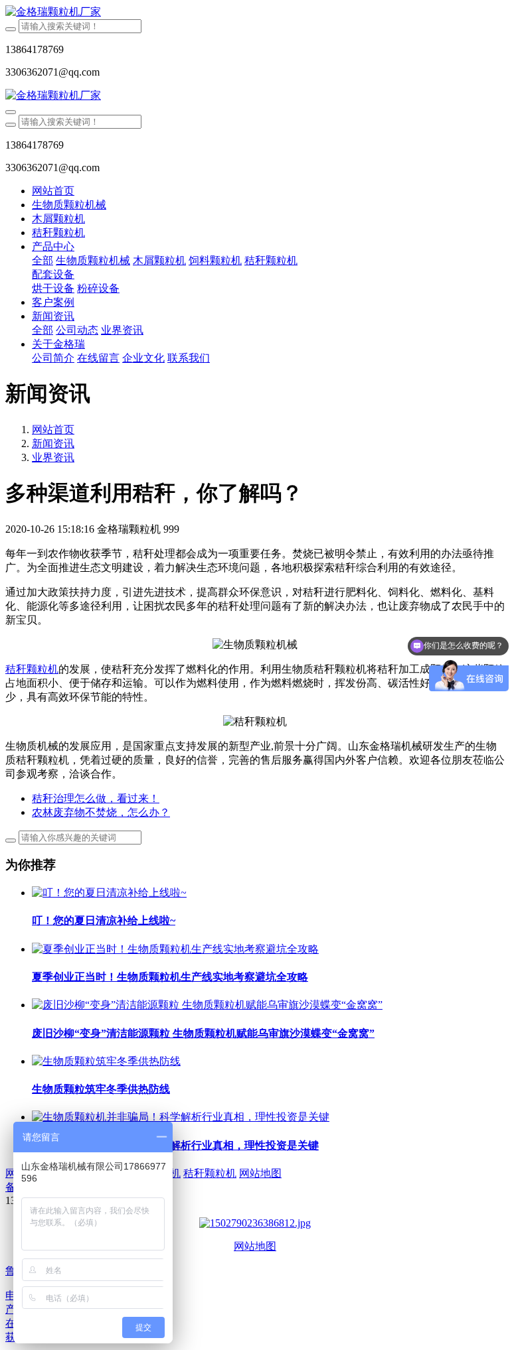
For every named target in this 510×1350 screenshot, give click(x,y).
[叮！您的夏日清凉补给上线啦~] (109, 892)
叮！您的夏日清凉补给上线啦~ (103, 920)
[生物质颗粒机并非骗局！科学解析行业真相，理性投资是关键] (180, 1116)
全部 (42, 260)
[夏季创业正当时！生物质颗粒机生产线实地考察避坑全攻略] (175, 949)
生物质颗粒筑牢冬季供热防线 (101, 1089)
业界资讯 (53, 457)
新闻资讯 (53, 443)
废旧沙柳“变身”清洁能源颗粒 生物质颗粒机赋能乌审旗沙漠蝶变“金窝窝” (203, 1033)
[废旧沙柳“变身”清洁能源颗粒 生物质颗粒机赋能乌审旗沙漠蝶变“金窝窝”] (207, 1004)
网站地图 (255, 1246)
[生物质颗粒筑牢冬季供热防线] (106, 1061)
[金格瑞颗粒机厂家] (255, 12)
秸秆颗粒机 (31, 669)
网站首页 (53, 190)
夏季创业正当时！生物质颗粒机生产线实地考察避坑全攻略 (170, 976)
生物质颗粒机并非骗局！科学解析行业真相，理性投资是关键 (175, 1145)
